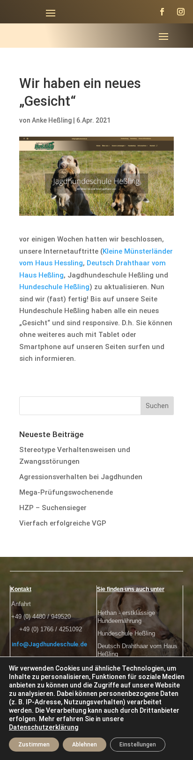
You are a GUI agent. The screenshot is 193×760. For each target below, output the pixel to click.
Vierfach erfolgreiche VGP (62, 523)
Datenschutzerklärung (43, 727)
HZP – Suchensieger (53, 508)
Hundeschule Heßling (54, 287)
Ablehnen (84, 744)
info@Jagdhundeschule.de (49, 644)
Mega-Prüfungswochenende (66, 492)
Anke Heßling (52, 120)
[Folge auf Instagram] (180, 11)
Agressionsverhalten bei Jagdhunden (80, 477)
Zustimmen (34, 744)
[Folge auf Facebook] (162, 11)
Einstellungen (137, 744)
